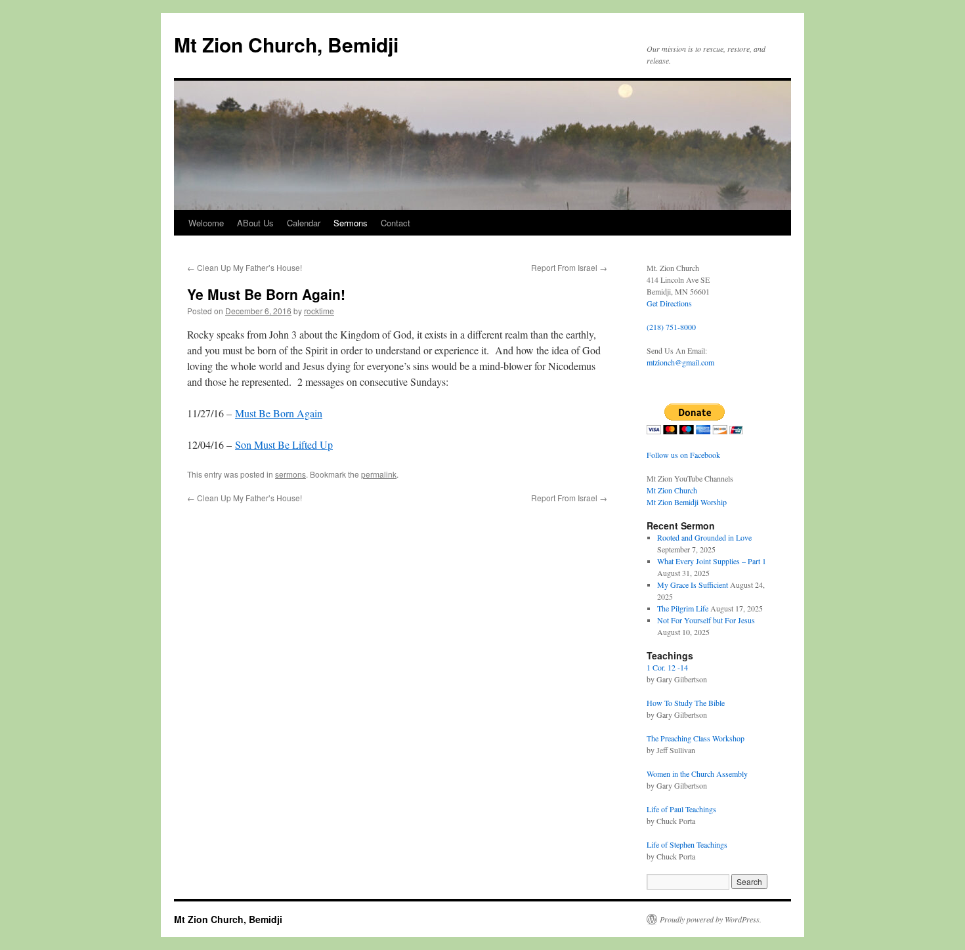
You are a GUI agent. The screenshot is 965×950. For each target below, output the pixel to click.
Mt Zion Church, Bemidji (286, 44)
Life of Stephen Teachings (687, 844)
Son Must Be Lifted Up (284, 444)
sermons (290, 474)
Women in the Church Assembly (697, 773)
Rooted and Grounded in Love (704, 537)
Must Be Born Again (278, 413)
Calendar (303, 223)
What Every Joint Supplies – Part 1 (711, 561)
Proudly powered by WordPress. (710, 919)
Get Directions (669, 303)
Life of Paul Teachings (681, 809)
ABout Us (255, 223)
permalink (379, 474)
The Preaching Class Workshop (695, 738)
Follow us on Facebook (683, 454)
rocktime (319, 310)
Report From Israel (569, 267)
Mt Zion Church (672, 490)
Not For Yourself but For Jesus (706, 620)
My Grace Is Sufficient (692, 584)
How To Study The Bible (686, 702)
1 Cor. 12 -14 (667, 667)
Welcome (206, 223)
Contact (395, 223)
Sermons (350, 223)
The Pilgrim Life (682, 608)
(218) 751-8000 (671, 326)
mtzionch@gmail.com (680, 362)
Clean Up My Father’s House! (244, 267)
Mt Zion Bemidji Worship (687, 502)
